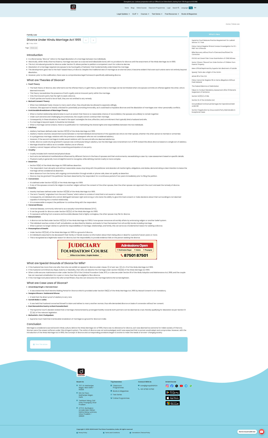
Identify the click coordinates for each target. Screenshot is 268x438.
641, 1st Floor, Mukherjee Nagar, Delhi (86, 395)
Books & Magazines (189, 14)
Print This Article (41, 344)
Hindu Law (33, 48)
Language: (188, 8)
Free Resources (171, 14)
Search (175, 8)
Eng (191, 8)
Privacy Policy (83, 432)
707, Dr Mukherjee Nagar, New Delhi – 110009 (86, 388)
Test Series (156, 14)
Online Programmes (121, 398)
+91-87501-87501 (147, 389)
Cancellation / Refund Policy (141, 432)
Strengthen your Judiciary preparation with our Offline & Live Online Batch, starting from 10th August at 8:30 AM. (149, 2)
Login (169, 8)
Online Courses (142, 8)
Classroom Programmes (157, 8)
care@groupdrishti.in (148, 386)
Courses (144, 14)
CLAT (134, 14)
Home (127, 8)
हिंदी (195, 8)
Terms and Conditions (112, 432)
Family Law (32, 35)
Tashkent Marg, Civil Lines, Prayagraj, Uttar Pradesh (88, 403)
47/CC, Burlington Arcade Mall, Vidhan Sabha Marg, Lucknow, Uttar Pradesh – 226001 (88, 412)
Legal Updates (122, 14)
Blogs (133, 8)
